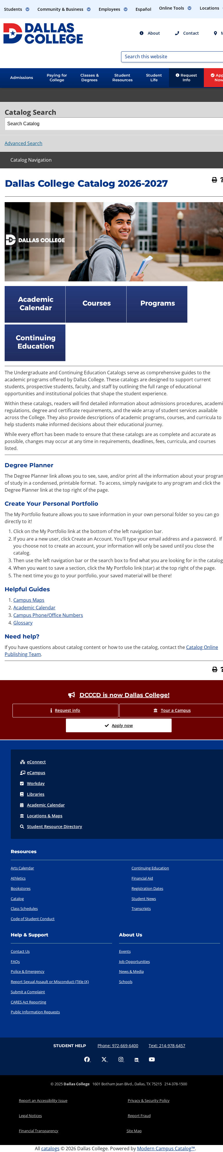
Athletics (18, 878)
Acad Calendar (46, 805)
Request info (67, 710)
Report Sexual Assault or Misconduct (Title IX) (50, 981)
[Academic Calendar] (35, 321)
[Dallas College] (43, 33)
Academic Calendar (34, 607)
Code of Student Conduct (33, 918)
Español (143, 9)
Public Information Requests (35, 1012)
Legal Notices (30, 1115)
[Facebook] (87, 1060)
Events (125, 951)
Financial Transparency (38, 1130)
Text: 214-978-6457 (167, 1045)
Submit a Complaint (28, 991)
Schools (125, 981)
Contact (190, 33)
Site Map (134, 1130)
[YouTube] (152, 1060)
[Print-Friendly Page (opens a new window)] (214, 180)
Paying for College (57, 77)
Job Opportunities (134, 961)
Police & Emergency (27, 971)
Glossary (23, 623)
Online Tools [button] (172, 8)
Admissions (21, 77)
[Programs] (157, 321)
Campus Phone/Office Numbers (48, 615)
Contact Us (20, 951)
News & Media (131, 971)
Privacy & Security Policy (149, 1100)
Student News (144, 898)
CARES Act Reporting (28, 1002)
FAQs (15, 961)
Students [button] (13, 9)
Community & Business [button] (60, 9)
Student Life (154, 77)
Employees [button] (110, 9)
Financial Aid (142, 878)
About (153, 33)
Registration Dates (147, 888)
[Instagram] (121, 1060)
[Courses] (96, 321)
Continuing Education (150, 868)
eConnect (36, 762)
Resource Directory (54, 826)
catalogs (50, 1148)
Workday (36, 783)
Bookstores (20, 888)
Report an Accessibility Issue (43, 1100)
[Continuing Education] (35, 359)
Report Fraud (139, 1115)
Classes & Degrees (89, 77)
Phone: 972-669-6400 (118, 1045)
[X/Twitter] (104, 1060)
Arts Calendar (22, 868)
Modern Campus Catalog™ (166, 1148)
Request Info (188, 77)
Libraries (35, 794)
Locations (44, 815)
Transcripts (141, 908)
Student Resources (122, 77)
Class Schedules (24, 908)
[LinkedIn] (137, 1060)
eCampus (36, 772)
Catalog (17, 898)
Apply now (122, 725)
